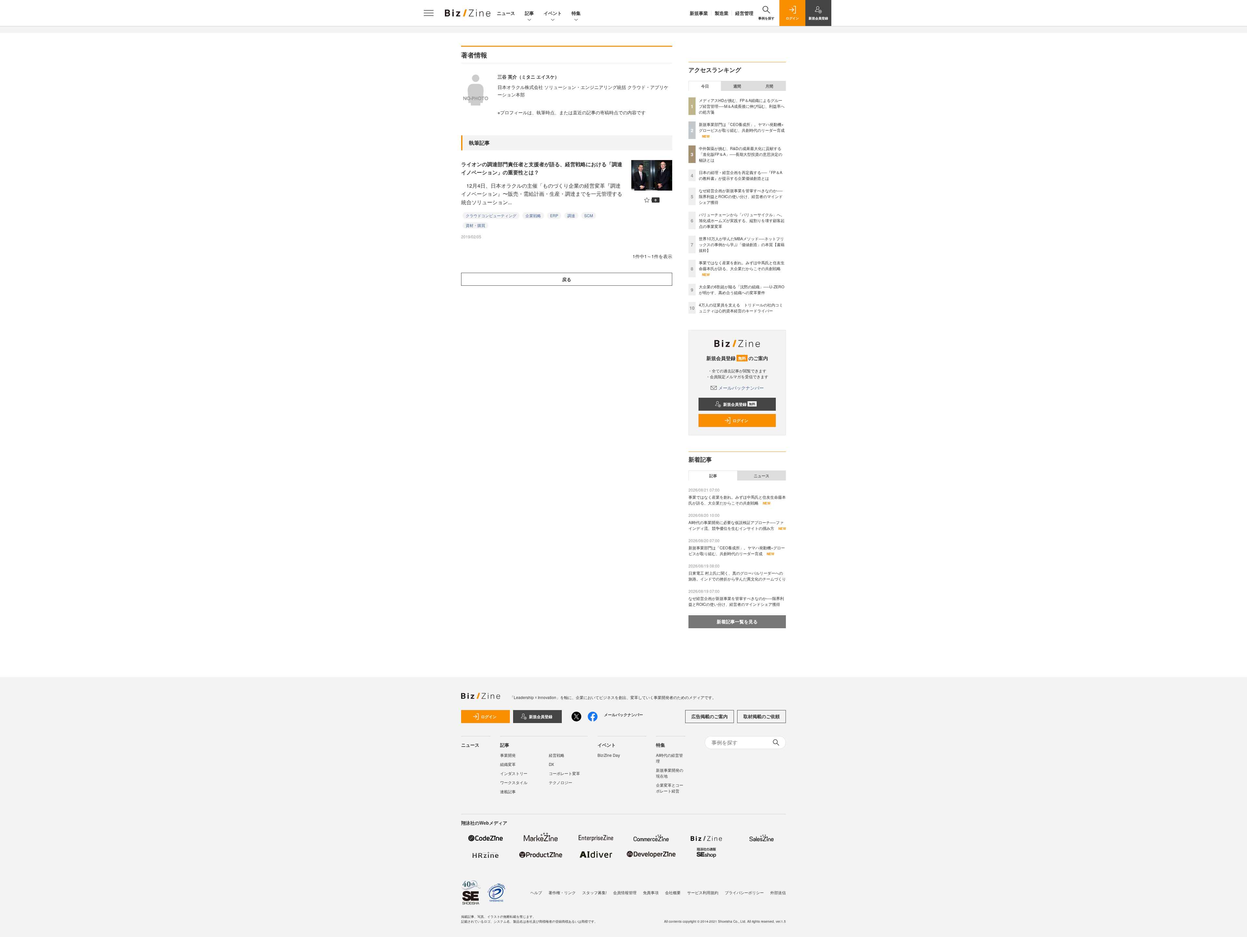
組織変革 (508, 764)
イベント (553, 13)
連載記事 (508, 791)
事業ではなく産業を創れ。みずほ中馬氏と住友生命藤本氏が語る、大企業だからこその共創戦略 (742, 265)
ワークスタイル (513, 782)
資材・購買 (475, 225)
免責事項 (651, 892)
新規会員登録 (739, 404)
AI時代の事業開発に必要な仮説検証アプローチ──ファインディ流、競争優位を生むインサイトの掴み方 (736, 525)
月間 (769, 86)
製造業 (721, 13)
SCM (588, 215)
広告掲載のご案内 (709, 716)
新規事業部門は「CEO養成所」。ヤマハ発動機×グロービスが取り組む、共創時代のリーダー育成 (742, 127)
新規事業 (699, 13)
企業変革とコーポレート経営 (669, 787)
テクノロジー (560, 782)
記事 (529, 13)
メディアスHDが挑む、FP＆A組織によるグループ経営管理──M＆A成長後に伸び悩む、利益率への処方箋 (742, 106)
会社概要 (673, 892)
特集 (576, 13)
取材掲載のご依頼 (761, 716)
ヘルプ (536, 892)
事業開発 (508, 755)
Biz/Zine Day (609, 755)
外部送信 (778, 892)
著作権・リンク (562, 892)
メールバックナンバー (741, 387)
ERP (554, 215)
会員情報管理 (624, 892)
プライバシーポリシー (744, 892)
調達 (571, 215)
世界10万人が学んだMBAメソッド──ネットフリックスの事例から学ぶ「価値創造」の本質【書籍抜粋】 (742, 244)
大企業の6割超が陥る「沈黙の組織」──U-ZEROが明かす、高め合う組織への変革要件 (741, 289)
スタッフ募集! (594, 892)
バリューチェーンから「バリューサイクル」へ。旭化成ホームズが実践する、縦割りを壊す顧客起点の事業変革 (742, 220)
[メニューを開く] (429, 13)
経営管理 (744, 13)
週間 (737, 86)
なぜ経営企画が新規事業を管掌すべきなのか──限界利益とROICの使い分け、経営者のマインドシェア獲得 (741, 196)
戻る (566, 279)
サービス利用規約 (702, 892)
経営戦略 (556, 755)
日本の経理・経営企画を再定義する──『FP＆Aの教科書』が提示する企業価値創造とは (740, 175)
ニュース (506, 13)
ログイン (740, 420)
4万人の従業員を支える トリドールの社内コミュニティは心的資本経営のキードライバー (741, 307)
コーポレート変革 (564, 773)
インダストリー (513, 773)
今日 (705, 86)
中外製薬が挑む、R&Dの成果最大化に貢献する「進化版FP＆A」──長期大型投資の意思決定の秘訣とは (740, 154)
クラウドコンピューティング (491, 215)
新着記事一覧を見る (737, 621)
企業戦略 (533, 215)
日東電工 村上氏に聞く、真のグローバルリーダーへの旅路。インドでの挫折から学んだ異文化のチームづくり (737, 575)
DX (551, 764)
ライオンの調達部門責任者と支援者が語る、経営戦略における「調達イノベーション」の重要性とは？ (541, 168)
